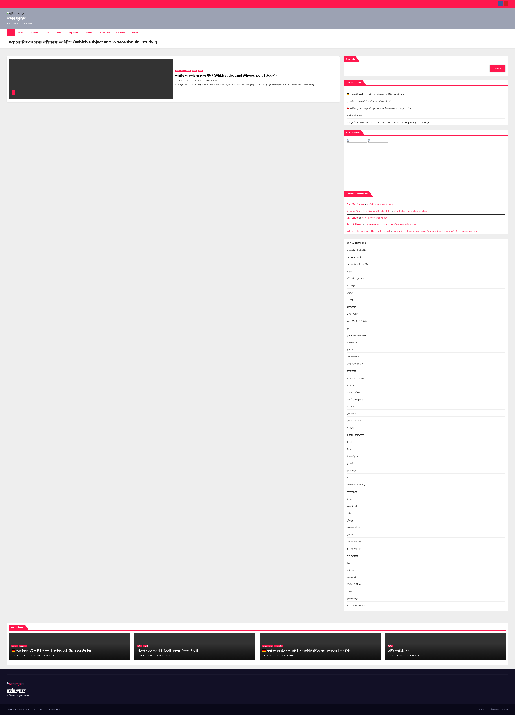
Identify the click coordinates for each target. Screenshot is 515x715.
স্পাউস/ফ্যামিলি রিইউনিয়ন (356, 606)
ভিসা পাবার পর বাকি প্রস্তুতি (356, 485)
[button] (506, 32)
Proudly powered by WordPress (19, 709)
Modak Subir (413, 655)
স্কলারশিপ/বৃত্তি (352, 598)
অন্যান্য (349, 271)
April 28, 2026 (20, 655)
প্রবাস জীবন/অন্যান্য (354, 421)
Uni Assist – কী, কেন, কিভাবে (358, 264)
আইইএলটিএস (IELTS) (355, 278)
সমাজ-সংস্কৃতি (352, 577)
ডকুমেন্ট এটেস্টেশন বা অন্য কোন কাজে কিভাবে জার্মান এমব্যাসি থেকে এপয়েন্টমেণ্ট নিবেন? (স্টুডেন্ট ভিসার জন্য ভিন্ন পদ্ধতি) (435, 231)
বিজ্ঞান (349, 449)
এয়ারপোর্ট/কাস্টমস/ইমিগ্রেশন (357, 321)
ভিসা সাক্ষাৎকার (352, 492)
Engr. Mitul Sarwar (355, 204)
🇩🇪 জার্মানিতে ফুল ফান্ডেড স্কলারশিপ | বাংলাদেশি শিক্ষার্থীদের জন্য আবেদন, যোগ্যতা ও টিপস (379, 108)
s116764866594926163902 (207, 81)
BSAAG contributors (356, 243)
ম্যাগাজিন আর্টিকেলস (354, 542)
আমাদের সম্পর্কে (105, 32)
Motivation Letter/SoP (357, 250)
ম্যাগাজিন (89, 32)
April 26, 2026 (397, 655)
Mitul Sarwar (352, 218)
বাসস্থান (349, 442)
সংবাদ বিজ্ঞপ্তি (351, 570)
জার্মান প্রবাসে (16, 18)
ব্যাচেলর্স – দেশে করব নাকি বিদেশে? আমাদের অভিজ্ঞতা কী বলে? (369, 101)
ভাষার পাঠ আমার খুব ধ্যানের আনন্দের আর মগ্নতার (410, 211)
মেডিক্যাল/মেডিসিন (353, 527)
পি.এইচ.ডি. (351, 406)
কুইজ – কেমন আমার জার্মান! (356, 335)
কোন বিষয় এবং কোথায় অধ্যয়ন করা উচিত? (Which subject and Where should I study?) (226, 75)
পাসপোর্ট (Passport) (355, 399)
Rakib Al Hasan (354, 224)
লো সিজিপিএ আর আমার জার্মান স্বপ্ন (380, 204)
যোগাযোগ (135, 32)
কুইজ (348, 328)
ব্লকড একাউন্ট (351, 470)
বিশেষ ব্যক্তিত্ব (121, 32)
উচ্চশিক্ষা (21, 32)
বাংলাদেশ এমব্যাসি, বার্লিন (355, 435)
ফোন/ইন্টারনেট (351, 428)
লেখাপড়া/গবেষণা (352, 556)
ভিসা (48, 32)
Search (350, 59)
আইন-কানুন (351, 285)
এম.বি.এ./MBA (180, 71)
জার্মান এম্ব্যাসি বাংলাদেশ (355, 364)
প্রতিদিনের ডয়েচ (352, 413)
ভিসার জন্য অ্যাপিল (353, 499)
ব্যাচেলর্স (194, 71)
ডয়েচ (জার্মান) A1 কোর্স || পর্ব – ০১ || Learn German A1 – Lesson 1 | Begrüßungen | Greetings (388, 122)
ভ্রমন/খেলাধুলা (352, 506)
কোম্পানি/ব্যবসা (352, 342)
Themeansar (55, 709)
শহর (348, 563)
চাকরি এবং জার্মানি (353, 357)
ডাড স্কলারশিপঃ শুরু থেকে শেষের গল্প (374, 218)
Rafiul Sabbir (163, 655)
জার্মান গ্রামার (351, 371)
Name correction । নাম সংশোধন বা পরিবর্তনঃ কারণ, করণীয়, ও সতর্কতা (391, 224)
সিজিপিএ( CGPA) (354, 584)
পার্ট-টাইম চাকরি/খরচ (354, 392)
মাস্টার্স (200, 71)
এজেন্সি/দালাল (73, 32)
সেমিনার (349, 591)
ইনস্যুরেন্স (350, 293)
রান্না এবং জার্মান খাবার (354, 549)
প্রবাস (59, 32)
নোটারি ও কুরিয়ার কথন (354, 115)
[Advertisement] (426, 168)
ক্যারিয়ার (188, 71)
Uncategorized (354, 257)
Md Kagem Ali (288, 655)
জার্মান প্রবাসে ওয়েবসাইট (355, 378)
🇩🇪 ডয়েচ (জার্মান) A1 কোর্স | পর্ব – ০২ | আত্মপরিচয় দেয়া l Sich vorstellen (375, 94)
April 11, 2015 (184, 81)
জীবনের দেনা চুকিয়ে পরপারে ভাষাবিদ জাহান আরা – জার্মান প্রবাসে (368, 211)
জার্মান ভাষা (35, 32)
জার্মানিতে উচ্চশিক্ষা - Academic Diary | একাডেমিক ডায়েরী (368, 231)
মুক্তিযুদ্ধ (350, 520)
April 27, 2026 (146, 655)
